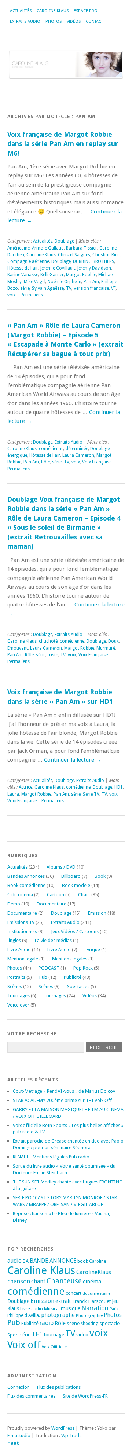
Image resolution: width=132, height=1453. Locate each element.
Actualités (21, 10)
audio (14, 1260)
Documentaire (51, 904)
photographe (58, 1315)
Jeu (115, 1301)
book (82, 1261)
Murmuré (105, 648)
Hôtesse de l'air (22, 268)
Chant (84, 894)
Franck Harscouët (91, 1301)
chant (38, 1281)
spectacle (109, 1323)
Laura (13, 794)
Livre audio (31, 1308)
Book (100, 876)
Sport (13, 1335)
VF (113, 288)
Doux (113, 641)
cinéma (92, 1281)
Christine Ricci (106, 254)
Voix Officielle (54, 1347)
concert (73, 1293)
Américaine (18, 248)
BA (26, 1261)
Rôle (45, 462)
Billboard (71, 876)
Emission (97, 913)
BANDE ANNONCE (53, 1261)
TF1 (37, 1334)
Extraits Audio (25, 21)
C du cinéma (20, 894)
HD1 (118, 787)
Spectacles (78, 986)
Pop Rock (83, 968)
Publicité (72, 977)
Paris (114, 1309)
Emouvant (17, 648)
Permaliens (32, 295)
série (25, 288)
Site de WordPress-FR (85, 1396)
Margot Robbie (81, 274)
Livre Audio (19, 949)
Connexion (18, 1387)
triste (53, 654)
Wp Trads (71, 1435)
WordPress (62, 1428)
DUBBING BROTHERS (93, 261)
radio (47, 1323)
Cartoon (55, 894)
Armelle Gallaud (48, 248)
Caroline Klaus (53, 10)
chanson (18, 1281)
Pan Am (91, 281)
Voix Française (96, 462)
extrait (63, 1301)
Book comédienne (26, 885)
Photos (53, 21)
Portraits (16, 977)
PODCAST (48, 968)
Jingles (14, 940)
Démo (13, 904)
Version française (91, 288)
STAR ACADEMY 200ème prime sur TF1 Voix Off (62, 1100)
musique (70, 1308)
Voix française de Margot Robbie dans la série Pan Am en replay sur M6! (62, 144)
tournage (54, 1335)
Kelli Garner (52, 274)
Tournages (18, 995)
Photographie (89, 1315)
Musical (52, 1308)
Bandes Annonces (26, 876)
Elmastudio (18, 1435)
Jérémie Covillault (57, 268)
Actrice (25, 787)
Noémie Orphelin (64, 281)
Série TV (91, 794)
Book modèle (76, 885)
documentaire (96, 1293)
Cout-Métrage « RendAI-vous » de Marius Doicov (64, 1091)
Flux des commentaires (31, 1396)
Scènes (14, 986)
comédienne (51, 448)
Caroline (97, 1261)
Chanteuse (64, 1281)
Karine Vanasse (22, 274)
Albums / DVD (61, 867)
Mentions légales (69, 959)
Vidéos (74, 21)
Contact (94, 21)
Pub (43, 977)
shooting (89, 1323)
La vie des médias (53, 940)
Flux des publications (59, 1387)
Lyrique (92, 949)
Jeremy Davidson (94, 268)
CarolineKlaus (93, 1272)
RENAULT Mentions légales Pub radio (51, 1157)
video (82, 1335)
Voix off (24, 1345)
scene (73, 1323)
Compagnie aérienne (28, 261)
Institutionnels (22, 931)
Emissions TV (20, 922)
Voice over (18, 1005)
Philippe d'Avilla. (23, 1315)
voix (11, 295)
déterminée (77, 448)
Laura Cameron (78, 455)
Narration (95, 1308)
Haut (13, 1443)
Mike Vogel (34, 281)
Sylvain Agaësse (48, 288)
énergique (17, 455)
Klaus (13, 1308)
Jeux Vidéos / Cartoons (75, 931)
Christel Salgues (74, 254)
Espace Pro (86, 10)
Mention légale (22, 959)
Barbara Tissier (81, 248)
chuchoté (48, 641)
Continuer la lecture (72, 760)
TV (69, 288)
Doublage (64, 241)
